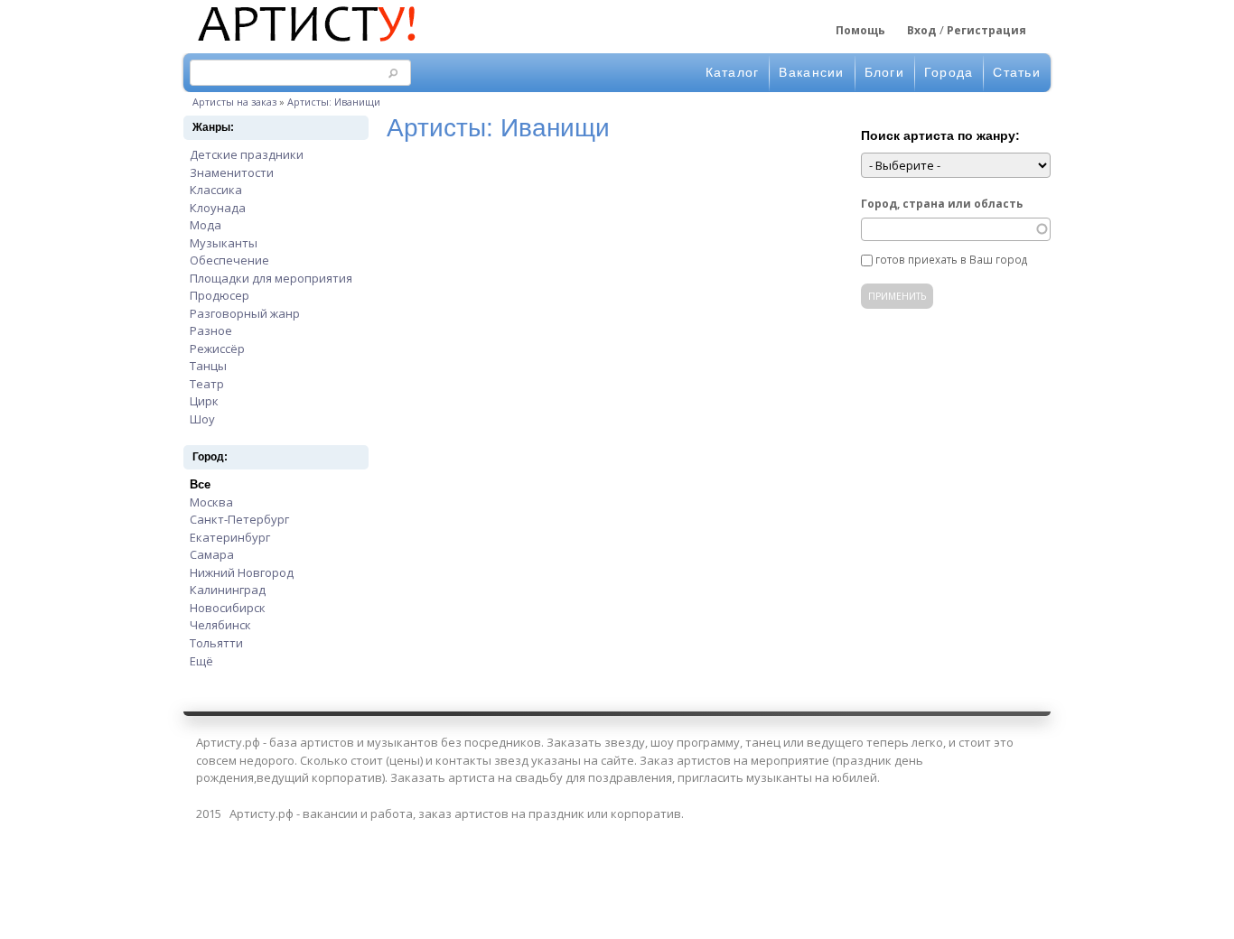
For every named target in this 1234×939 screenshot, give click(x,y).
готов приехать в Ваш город (951, 259)
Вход (921, 30)
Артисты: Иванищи (333, 101)
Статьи (1017, 72)
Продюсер (219, 295)
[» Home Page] (305, 43)
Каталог (733, 72)
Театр (207, 384)
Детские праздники (247, 154)
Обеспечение (229, 260)
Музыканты (223, 243)
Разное (211, 330)
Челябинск (220, 625)
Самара (212, 554)
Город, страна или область (942, 203)
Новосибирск (228, 608)
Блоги (884, 72)
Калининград (228, 589)
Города (949, 72)
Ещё (201, 661)
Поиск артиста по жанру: (940, 135)
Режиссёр (217, 348)
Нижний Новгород (242, 572)
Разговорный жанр (245, 313)
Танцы (208, 366)
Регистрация (986, 30)
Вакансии (811, 72)
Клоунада (218, 208)
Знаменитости (232, 172)
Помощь (860, 30)
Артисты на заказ (234, 101)
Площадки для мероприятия (271, 278)
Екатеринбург (230, 537)
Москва (211, 502)
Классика (216, 189)
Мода (205, 225)
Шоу (202, 419)
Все (200, 484)
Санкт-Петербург (239, 519)
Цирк (204, 401)
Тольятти (216, 643)
